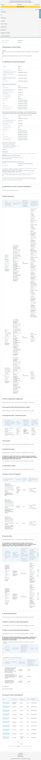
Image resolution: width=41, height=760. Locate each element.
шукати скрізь (37, 9)
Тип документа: (3, 17)
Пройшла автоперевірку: (5, 35)
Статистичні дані (37, 4)
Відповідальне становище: (5, 32)
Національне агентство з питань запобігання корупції (22, 758)
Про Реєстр (3, 4)
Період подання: (4, 26)
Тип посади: (3, 20)
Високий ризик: (3, 29)
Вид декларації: (3, 11)
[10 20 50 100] (20, 742)
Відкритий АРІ (19, 4)
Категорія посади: (4, 23)
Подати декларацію (20, 6)
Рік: (1, 14)
